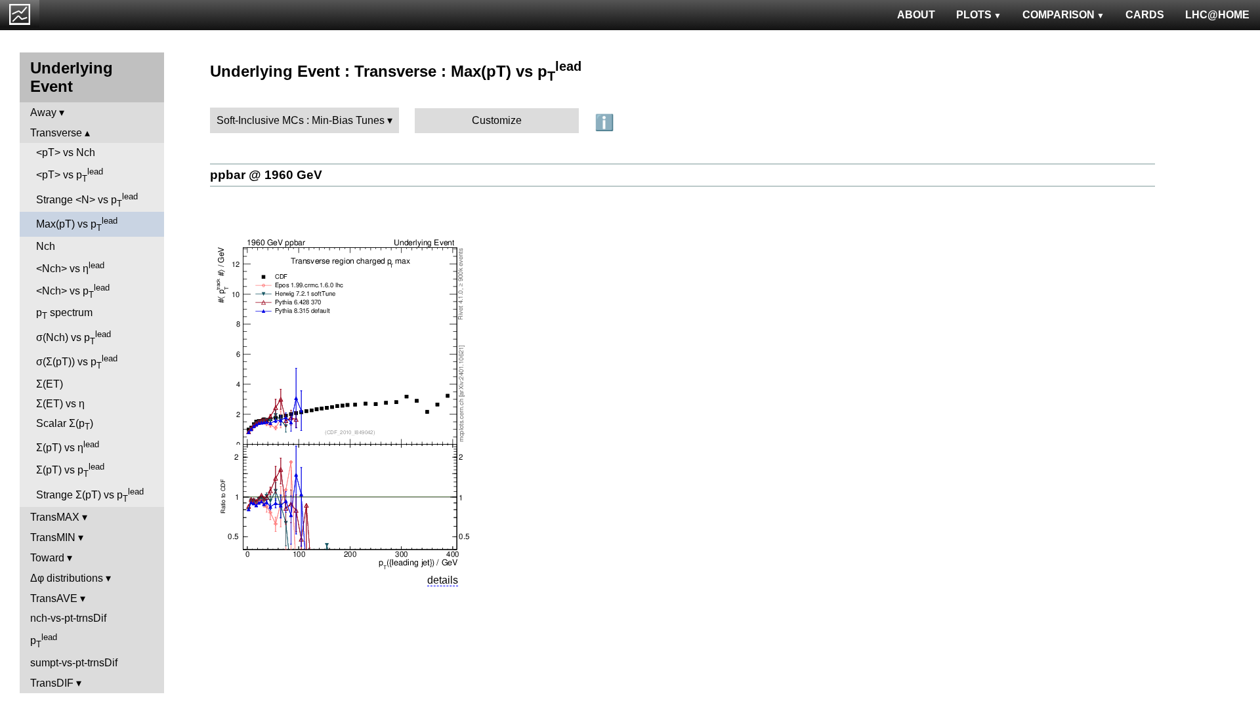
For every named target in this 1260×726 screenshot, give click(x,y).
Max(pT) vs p (76, 224)
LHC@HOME (1217, 14)
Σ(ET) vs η (60, 403)
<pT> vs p (69, 175)
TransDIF (52, 683)
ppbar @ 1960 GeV (266, 175)
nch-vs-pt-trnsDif (68, 618)
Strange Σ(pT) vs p (90, 495)
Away (43, 112)
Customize (497, 120)
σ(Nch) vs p (73, 337)
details (442, 580)
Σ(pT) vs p (70, 470)
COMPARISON (1058, 14)
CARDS (1144, 14)
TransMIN (52, 537)
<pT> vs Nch (65, 152)
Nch (45, 246)
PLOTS (974, 14)
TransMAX (54, 517)
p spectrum (64, 314)
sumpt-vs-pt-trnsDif (73, 662)
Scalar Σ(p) (64, 425)
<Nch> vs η (70, 267)
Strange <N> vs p (87, 200)
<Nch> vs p (73, 291)
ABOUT (916, 14)
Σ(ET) (49, 384)
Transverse (56, 132)
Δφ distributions (66, 578)
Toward (47, 557)
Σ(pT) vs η (67, 446)
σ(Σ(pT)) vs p (76, 362)
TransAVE (53, 598)
